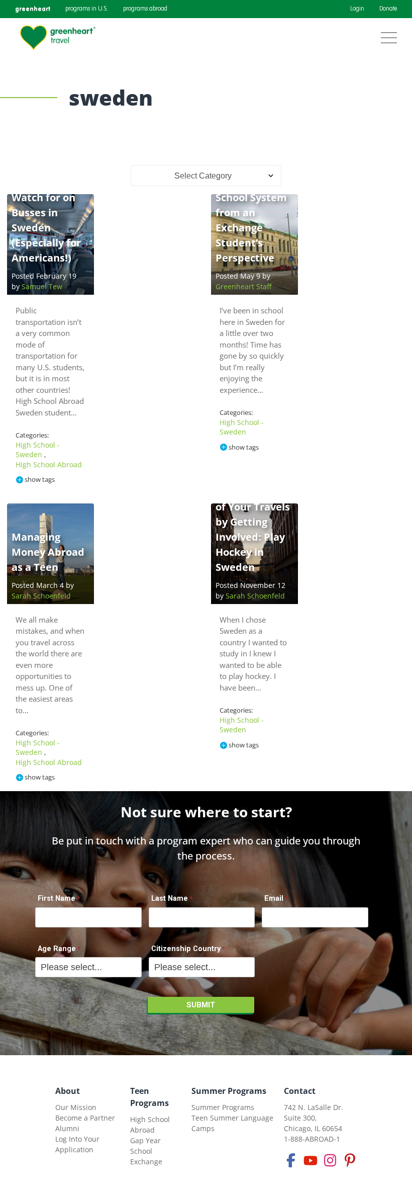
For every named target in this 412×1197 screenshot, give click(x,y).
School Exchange (146, 1156)
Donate (388, 9)
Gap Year (145, 1140)
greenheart (32, 9)
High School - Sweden (38, 450)
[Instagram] (330, 1160)
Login (357, 9)
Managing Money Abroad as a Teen (48, 552)
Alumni (67, 1128)
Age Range (57, 949)
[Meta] (291, 1160)
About (67, 1090)
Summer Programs (228, 1090)
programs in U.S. (86, 9)
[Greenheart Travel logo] (57, 37)
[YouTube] (310, 1160)
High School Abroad (49, 464)
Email (273, 898)
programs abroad (145, 9)
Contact (300, 1090)
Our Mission (75, 1107)
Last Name (169, 898)
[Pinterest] (350, 1160)
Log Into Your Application (77, 1144)
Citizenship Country (186, 949)
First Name (56, 898)
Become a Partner (85, 1118)
